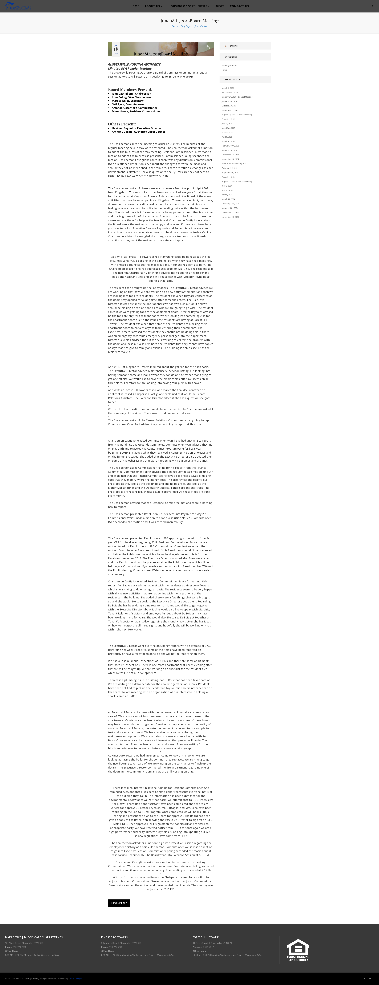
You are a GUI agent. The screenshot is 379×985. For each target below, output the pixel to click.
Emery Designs (75, 978)
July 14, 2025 (227, 123)
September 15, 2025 (230, 110)
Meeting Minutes (229, 65)
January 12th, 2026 (230, 101)
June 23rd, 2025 (228, 128)
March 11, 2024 (228, 199)
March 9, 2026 (228, 88)
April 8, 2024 (227, 194)
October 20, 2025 (229, 105)
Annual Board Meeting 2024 (234, 163)
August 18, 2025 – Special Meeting (237, 114)
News (224, 70)
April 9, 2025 (227, 137)
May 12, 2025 (227, 132)
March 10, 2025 (228, 141)
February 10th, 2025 (230, 145)
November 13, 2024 (230, 159)
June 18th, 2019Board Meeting (161, 53)
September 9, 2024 (230, 172)
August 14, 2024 (229, 177)
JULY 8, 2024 (227, 185)
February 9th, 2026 (230, 92)
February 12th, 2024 (230, 203)
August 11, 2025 (229, 119)
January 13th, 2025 (230, 150)
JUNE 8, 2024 (227, 190)
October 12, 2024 (229, 168)
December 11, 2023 (230, 212)
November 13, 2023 (230, 217)
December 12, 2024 (230, 154)
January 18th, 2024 (230, 208)
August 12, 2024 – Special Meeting (237, 181)
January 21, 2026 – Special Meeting (237, 96)
